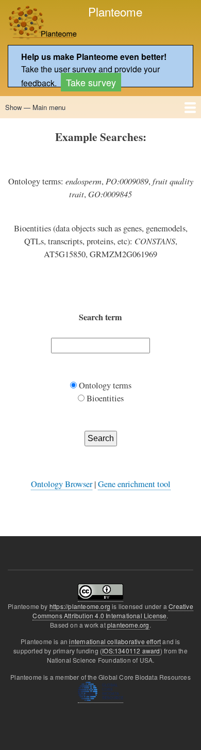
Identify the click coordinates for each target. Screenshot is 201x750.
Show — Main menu (35, 107)
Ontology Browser (61, 484)
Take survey (91, 82)
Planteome (115, 11)
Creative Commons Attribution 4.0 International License (112, 611)
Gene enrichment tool (134, 484)
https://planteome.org (79, 606)
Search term (100, 317)
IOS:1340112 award (131, 650)
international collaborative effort (115, 641)
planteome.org (128, 624)
